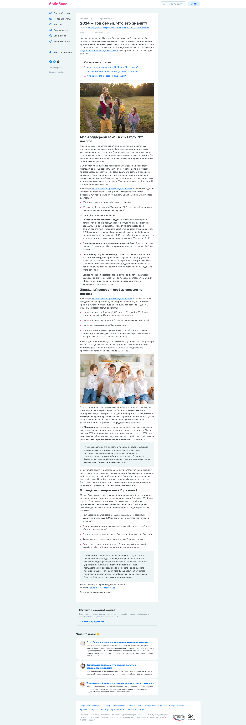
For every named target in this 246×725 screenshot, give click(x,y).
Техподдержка (55, 68)
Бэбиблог (84, 19)
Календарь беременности (111, 709)
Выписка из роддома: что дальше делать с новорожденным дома (111, 666)
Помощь (107, 705)
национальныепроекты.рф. (102, 587)
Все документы (176, 705)
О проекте (85, 705)
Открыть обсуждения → (91, 621)
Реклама (96, 705)
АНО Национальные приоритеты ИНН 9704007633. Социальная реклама (118, 28)
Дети (93, 19)
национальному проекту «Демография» (111, 188)
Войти (194, 3)
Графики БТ (131, 709)
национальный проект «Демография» (99, 50)
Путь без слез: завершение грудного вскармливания (117, 642)
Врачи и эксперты (88, 709)
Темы (142, 709)
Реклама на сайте (56, 72)
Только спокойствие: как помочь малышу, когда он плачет (120, 683)
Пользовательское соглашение (128, 705)
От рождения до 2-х (107, 19)
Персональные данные (156, 705)
